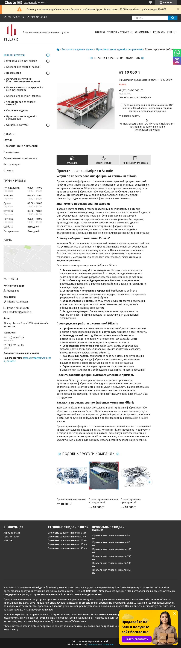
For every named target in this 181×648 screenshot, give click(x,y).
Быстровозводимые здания (78, 49)
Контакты (159, 32)
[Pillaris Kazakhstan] (11, 32)
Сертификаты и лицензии (20, 158)
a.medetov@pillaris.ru (19, 312)
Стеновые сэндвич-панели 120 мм (67, 544)
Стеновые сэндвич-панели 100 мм (67, 540)
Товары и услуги (118, 32)
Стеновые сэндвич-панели (21, 60)
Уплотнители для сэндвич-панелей (21, 103)
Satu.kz (105, 641)
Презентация (11, 536)
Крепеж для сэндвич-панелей (23, 95)
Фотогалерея (12, 164)
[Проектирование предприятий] (136, 475)
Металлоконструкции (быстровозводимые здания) (23, 80)
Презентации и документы (21, 146)
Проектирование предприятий (131, 501)
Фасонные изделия (17, 110)
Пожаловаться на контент (101, 644)
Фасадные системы (17, 124)
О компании (143, 32)
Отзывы (9, 170)
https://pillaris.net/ (18, 308)
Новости (9, 133)
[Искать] (172, 18)
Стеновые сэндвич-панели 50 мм (67, 532)
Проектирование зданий (71, 499)
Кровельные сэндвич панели (23, 66)
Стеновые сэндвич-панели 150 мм (67, 548)
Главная (100, 32)
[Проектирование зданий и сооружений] (104, 475)
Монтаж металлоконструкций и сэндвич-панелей (24, 88)
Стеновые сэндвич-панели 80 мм (67, 536)
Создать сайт (30, 2)
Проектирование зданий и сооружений (119, 49)
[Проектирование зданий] (72, 475)
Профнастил (13, 72)
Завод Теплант (12, 532)
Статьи (8, 140)
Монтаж (8, 540)
